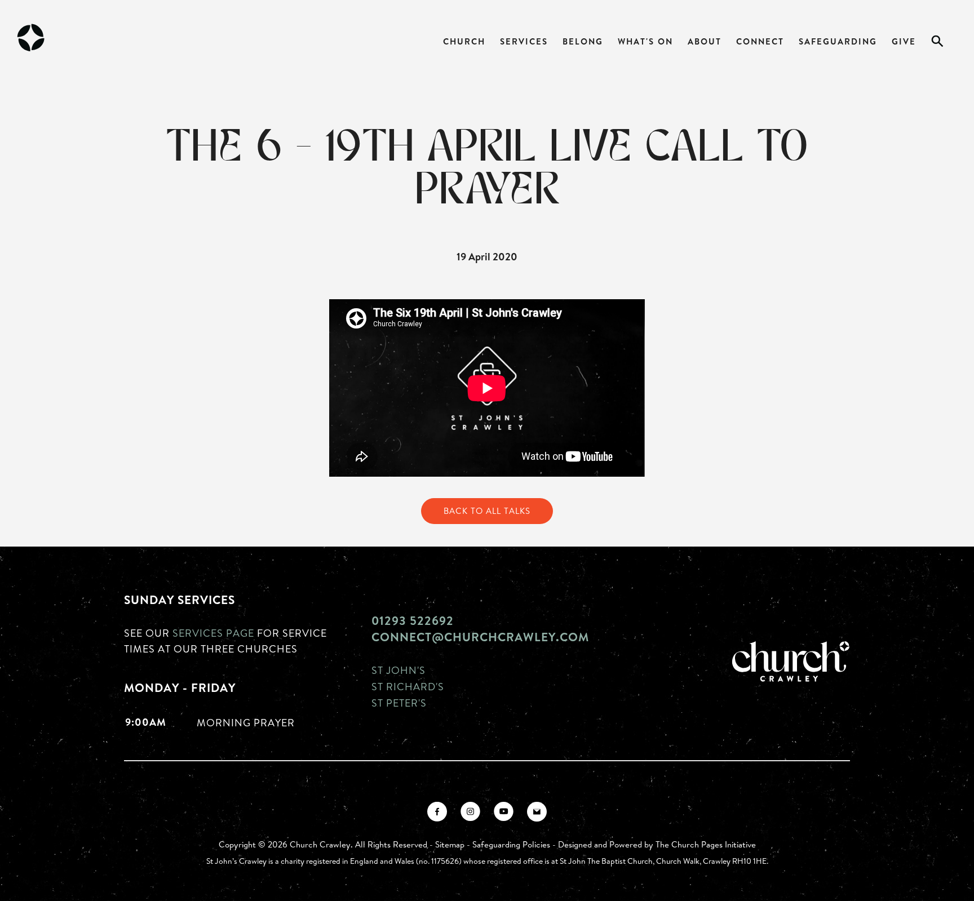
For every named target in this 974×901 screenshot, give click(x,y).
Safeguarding (838, 41)
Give (904, 41)
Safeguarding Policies (511, 844)
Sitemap (449, 844)
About (704, 41)
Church (464, 41)
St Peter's (399, 702)
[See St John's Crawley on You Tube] (503, 812)
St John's (398, 670)
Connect (760, 41)
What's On (645, 41)
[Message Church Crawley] (537, 812)
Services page (213, 633)
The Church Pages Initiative (706, 844)
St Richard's (407, 686)
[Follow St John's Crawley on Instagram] (470, 812)
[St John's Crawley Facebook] (437, 812)
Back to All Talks (487, 510)
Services (524, 41)
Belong (583, 41)
